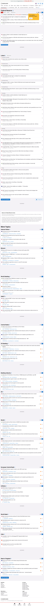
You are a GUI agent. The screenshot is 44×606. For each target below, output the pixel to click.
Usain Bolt (4, 436)
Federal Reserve (4, 7)
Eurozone (5, 502)
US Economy (4, 475)
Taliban (21, 288)
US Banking (11, 280)
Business (32, 5)
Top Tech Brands (9, 237)
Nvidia (5, 237)
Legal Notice (24, 594)
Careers (2, 594)
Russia (13, 389)
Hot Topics (6, 5)
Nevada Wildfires (5, 424)
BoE (3, 490)
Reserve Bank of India (13, 329)
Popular (8, 12)
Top (2, 12)
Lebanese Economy (6, 443)
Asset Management (6, 293)
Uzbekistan (4, 526)
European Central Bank (24, 7)
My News (19, 604)
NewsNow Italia (25, 587)
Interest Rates (31, 7)
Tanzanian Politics (13, 455)
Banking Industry (16, 280)
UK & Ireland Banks (12, 570)
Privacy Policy (24, 592)
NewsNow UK (24, 583)
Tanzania (17, 455)
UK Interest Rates (11, 498)
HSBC (5, 304)
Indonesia (12, 360)
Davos (4, 381)
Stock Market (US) (5, 233)
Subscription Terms (25, 595)
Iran (21, 5)
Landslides (12, 428)
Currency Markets (16, 574)
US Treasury (4, 245)
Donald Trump (5, 241)
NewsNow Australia (25, 589)
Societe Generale (5, 574)
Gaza (15, 5)
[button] (13, 12)
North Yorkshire (18, 396)
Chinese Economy (5, 385)
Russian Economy (8, 389)
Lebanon (16, 443)
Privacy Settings (25, 596)
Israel (9, 432)
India (3, 329)
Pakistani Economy (10, 245)
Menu (24, 604)
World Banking (11, 7)
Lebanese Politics (12, 443)
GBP (3, 562)
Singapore (10, 293)
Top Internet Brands (14, 252)
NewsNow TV (3, 587)
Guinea (9, 428)
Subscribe (2, 586)
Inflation (4, 479)
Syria (7, 432)
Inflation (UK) (6, 498)
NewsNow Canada (25, 588)
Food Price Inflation (13, 490)
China (9, 385)
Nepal (3, 451)
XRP (3, 300)
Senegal (4, 447)
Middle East (11, 518)
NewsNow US (24, 584)
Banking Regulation (6, 280)
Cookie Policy (24, 593)
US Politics (12, 241)
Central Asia (8, 526)
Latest (5, 12)
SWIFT (16, 7)
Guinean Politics (5, 428)
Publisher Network (4, 592)
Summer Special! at (21, 1)
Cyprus (4, 483)
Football (36, 5)
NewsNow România (25, 586)
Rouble (4, 389)
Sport (40, 5)
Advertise (2, 593)
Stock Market (19, 233)
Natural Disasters (14, 424)
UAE (3, 284)
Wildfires (9, 424)
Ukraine (18, 5)
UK (9, 5)
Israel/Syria (4, 432)
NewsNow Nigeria (25, 585)
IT (7, 475)
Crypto (9, 252)
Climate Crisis (25, 5)
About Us (2, 584)
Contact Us (3, 585)
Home (2, 5)
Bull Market (4, 264)
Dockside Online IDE (4, 595)
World (12, 5)
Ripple (5, 300)
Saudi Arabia (6, 284)
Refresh (29, 604)
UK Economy (6, 562)
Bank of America (5, 360)
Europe (15, 471)
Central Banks (10, 475)
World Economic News (12, 233)
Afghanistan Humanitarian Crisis (7, 288)
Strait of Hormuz (5, 252)
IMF (18, 7)
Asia (9, 436)
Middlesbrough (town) (12, 396)
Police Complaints (5, 396)
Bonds (9, 241)
